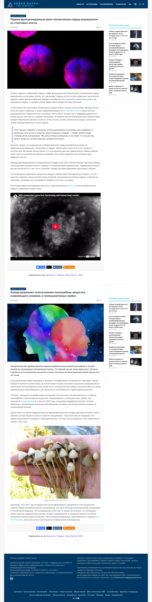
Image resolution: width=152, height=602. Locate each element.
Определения (117, 595)
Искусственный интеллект (40, 595)
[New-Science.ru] (22, 4)
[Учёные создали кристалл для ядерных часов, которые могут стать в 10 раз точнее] (136, 34)
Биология (82, 595)
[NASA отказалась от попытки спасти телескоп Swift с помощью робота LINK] (136, 89)
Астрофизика (112, 592)
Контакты (18, 592)
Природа (99, 595)
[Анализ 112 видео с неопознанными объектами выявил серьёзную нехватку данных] (136, 63)
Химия (107, 595)
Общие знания (79, 592)
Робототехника (66, 592)
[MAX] (78, 598)
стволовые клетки (73, 111)
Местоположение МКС (96, 592)
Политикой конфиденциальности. (128, 577)
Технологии (121, 4)
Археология (71, 595)
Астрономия (92, 4)
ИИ (130, 4)
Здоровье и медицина (18, 16)
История (91, 595)
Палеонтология (59, 595)
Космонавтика (106, 4)
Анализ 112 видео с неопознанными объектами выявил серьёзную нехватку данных (116, 64)
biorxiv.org (71, 186)
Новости (80, 4)
